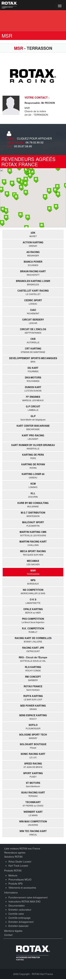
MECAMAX (33, 562)
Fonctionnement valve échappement (28, 897)
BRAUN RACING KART (33, 273)
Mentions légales (13, 930)
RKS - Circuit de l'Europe (33, 659)
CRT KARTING (33, 350)
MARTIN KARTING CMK (33, 533)
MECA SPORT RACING (33, 552)
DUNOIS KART (33, 388)
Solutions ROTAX (13, 856)
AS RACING (33, 253)
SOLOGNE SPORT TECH (33, 736)
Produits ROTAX (12, 870)
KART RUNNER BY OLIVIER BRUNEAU (33, 446)
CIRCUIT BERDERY (33, 321)
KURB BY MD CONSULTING (33, 504)
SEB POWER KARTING (33, 707)
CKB (33, 340)
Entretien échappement (21, 921)
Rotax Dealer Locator (19, 861)
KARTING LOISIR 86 (33, 475)
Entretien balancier (18, 926)
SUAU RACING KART (33, 794)
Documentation (16, 905)
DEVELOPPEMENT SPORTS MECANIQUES (33, 359)
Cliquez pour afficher (34, 138)
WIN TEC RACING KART (33, 832)
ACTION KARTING (33, 244)
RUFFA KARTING (33, 697)
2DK (33, 234)
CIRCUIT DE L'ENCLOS (33, 330)
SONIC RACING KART (33, 755)
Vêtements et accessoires (22, 887)
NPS (33, 581)
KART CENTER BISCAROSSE (33, 427)
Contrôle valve (16, 913)
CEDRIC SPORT (33, 302)
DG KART (33, 369)
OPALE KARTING (33, 610)
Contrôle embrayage (19, 917)
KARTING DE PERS (33, 456)
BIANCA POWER (33, 263)
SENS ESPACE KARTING (33, 717)
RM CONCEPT (33, 678)
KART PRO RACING (33, 437)
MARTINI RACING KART (33, 543)
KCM (33, 485)
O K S (33, 601)
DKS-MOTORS (33, 379)
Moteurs (12, 875)
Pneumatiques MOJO (19, 879)
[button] (49, 209)
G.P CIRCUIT (33, 408)
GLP (33, 417)
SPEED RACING (33, 765)
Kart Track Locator (18, 865)
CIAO (33, 311)
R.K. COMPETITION (33, 630)
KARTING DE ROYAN (33, 466)
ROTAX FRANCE (33, 688)
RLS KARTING (33, 668)
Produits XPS (15, 883)
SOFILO (33, 726)
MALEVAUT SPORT (33, 523)
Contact (8, 935)
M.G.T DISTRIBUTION (33, 514)
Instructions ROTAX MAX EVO (24, 901)
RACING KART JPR (33, 649)
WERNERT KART (33, 813)
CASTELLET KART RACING (33, 292)
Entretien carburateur (19, 909)
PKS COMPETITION (33, 620)
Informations (11, 892)
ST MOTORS (33, 784)
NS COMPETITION (33, 591)
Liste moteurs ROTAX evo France (22, 848)
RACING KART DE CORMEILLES (33, 639)
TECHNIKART (33, 803)
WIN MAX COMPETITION (33, 823)
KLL (33, 495)
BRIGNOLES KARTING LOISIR (33, 282)
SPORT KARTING (33, 774)
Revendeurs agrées (14, 852)
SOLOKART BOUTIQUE (33, 745)
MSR (33, 572)
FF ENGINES (33, 398)
